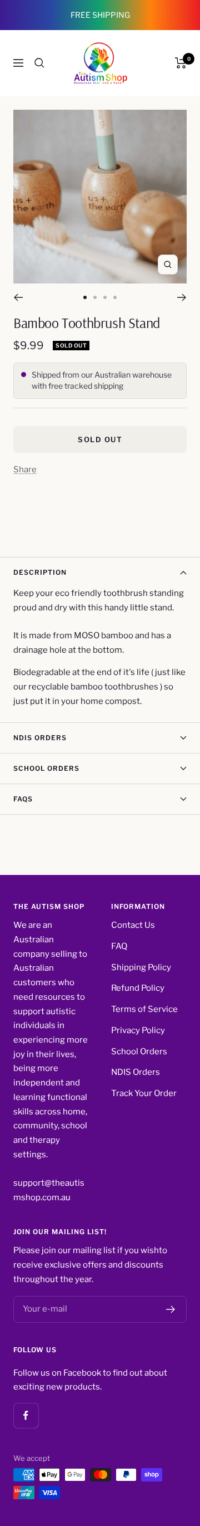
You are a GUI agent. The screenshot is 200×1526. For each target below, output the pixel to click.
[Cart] (181, 63)
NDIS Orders (40, 737)
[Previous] (18, 297)
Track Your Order (144, 1093)
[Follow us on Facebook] (25, 1415)
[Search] (39, 63)
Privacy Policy (138, 1030)
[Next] (182, 297)
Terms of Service (144, 1009)
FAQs (23, 799)
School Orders (46, 768)
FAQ (119, 946)
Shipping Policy (141, 967)
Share (25, 469)
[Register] (171, 1309)
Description (40, 572)
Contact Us (133, 925)
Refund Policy (137, 988)
